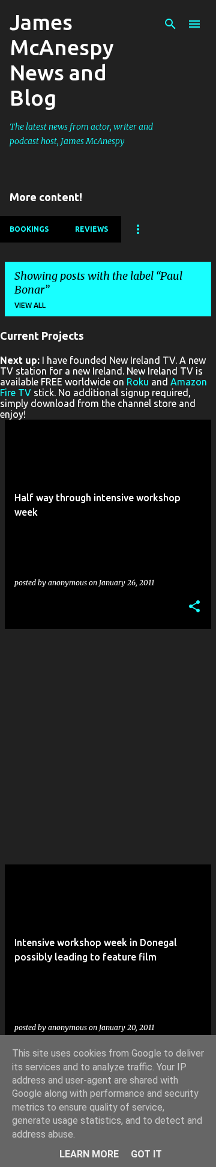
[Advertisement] (108, 747)
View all (30, 305)
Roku (138, 381)
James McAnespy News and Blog (62, 60)
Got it (146, 1154)
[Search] (170, 24)
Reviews (91, 229)
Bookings (29, 229)
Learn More (89, 1154)
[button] (194, 607)
